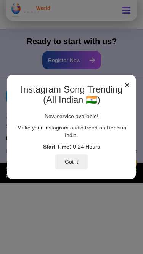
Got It (71, 162)
